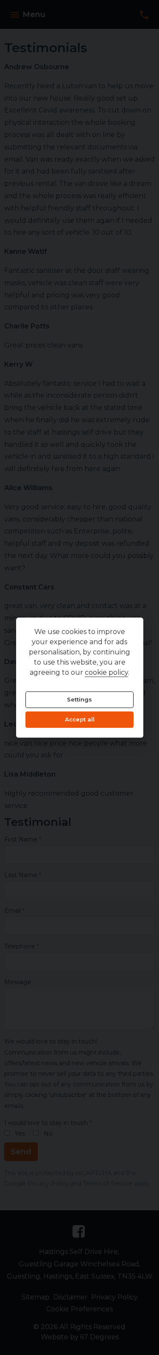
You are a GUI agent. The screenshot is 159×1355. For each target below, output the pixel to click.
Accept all (80, 719)
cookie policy (106, 672)
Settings (79, 699)
